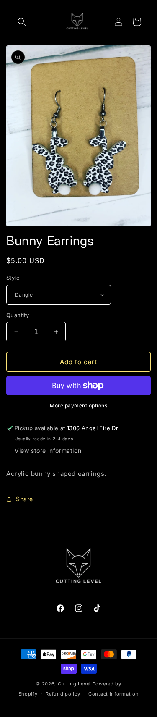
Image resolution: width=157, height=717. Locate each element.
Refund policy (63, 694)
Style (13, 277)
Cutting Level (74, 684)
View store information (48, 450)
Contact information (113, 694)
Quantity (17, 315)
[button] (22, 22)
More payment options (78, 405)
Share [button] (24, 498)
